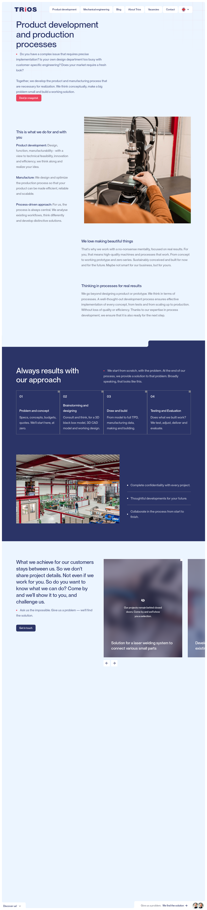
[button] (185, 9)
